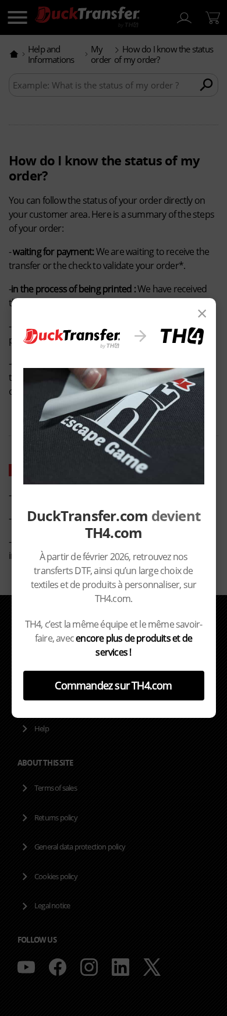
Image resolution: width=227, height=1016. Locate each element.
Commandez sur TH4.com (113, 685)
